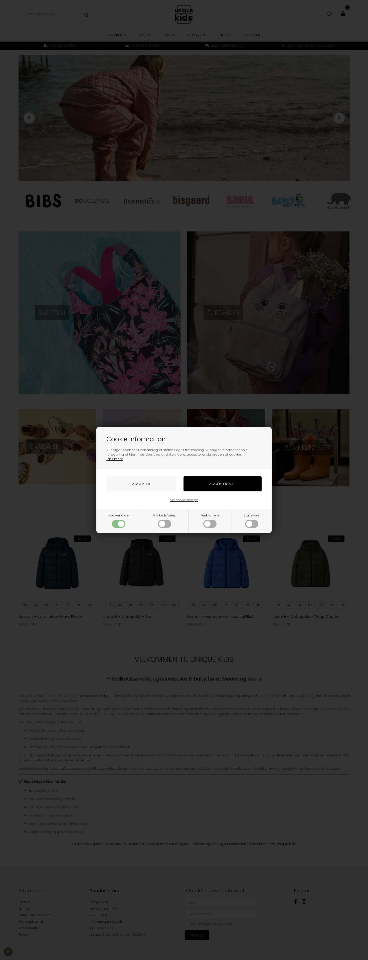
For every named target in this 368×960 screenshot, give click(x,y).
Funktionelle (210, 515)
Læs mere (114, 459)
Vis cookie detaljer (184, 500)
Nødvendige (118, 515)
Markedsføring (164, 515)
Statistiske (252, 515)
